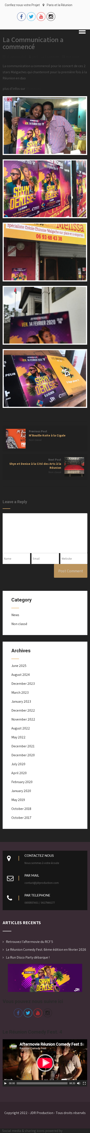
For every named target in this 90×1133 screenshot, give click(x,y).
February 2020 (22, 782)
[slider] (42, 1083)
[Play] (5, 1083)
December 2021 (23, 746)
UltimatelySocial (75, 1130)
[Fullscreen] (84, 1083)
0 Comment (52, 57)
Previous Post (47, 433)
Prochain (82, 976)
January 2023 (21, 701)
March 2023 (20, 692)
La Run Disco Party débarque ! (28, 957)
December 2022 (23, 710)
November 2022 (23, 719)
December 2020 (23, 755)
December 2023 (23, 683)
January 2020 (21, 791)
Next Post (35, 464)
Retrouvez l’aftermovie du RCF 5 (29, 941)
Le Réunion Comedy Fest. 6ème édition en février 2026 (46, 949)
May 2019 (18, 799)
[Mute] (78, 1083)
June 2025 (18, 665)
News (15, 615)
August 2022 (20, 728)
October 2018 (21, 808)
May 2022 (18, 737)
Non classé (72, 57)
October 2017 (21, 817)
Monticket (33, 88)
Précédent (8, 976)
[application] (45, 1063)
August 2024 (20, 674)
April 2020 (19, 773)
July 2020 (18, 764)
